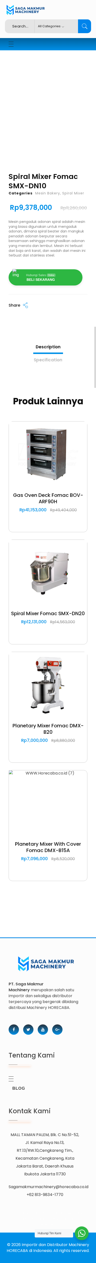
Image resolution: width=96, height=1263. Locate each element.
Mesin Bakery (47, 193)
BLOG (18, 1088)
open (87, 86)
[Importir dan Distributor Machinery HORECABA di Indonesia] (25, 10)
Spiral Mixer (73, 193)
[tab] (48, 346)
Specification (48, 360)
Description (48, 347)
